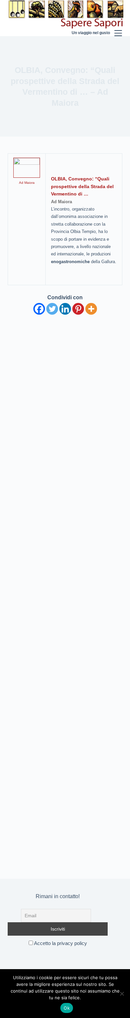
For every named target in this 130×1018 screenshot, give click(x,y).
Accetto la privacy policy (60, 943)
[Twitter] (52, 309)
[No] (121, 993)
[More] (91, 309)
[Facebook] (39, 309)
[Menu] (118, 18)
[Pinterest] (78, 309)
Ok (67, 1008)
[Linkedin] (65, 309)
